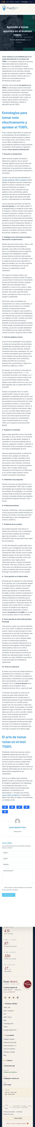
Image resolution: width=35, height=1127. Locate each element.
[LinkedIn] (26, 807)
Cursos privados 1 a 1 (10, 1045)
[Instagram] (5, 997)
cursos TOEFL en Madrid (10, 795)
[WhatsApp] (5, 811)
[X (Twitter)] (12, 807)
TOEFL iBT (7, 1007)
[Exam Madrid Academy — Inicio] (10, 8)
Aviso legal (19, 1111)
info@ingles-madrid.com (11, 1078)
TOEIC (6, 1027)
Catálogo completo (9, 1039)
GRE (5, 1020)
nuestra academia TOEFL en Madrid (14, 180)
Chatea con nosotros (10, 1072)
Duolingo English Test (10, 1030)
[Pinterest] (19, 807)
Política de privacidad (9, 1111)
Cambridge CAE (9, 1023)
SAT (5, 1014)
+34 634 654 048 (9, 1066)
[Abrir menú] (31, 8)
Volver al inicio (18, 1118)
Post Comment (8, 895)
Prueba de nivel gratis (10, 1042)
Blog (5, 1055)
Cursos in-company (9, 1049)
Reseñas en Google (9, 1052)
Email (5, 858)
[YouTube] (9, 997)
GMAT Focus (8, 1017)
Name (5, 853)
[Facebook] (5, 807)
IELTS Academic (9, 1010)
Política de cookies (8, 1114)
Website (6, 864)
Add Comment (8, 871)
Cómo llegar (7, 1085)
